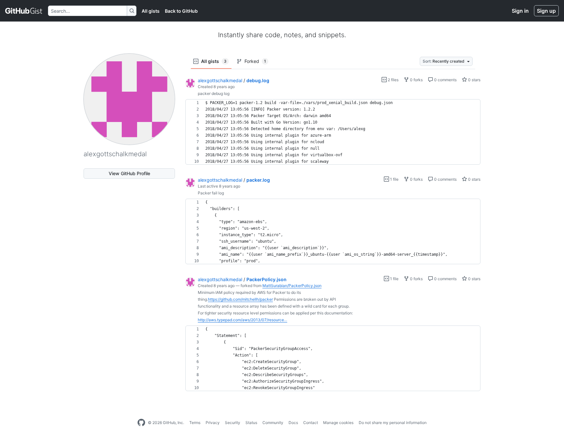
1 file (394, 179)
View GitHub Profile (129, 173)
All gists (151, 11)
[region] (333, 132)
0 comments (445, 79)
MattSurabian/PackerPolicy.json (291, 285)
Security (232, 422)
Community (272, 422)
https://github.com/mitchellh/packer (240, 299)
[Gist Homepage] (24, 11)
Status (251, 422)
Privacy (213, 422)
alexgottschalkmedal (220, 80)
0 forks (416, 79)
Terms (194, 422)
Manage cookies (338, 422)
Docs (293, 422)
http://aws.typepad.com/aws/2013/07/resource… (242, 319)
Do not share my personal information (393, 422)
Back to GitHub (181, 11)
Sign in (520, 11)
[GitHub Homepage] (141, 422)
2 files (393, 79)
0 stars (473, 79)
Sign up (546, 11)
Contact (310, 422)
